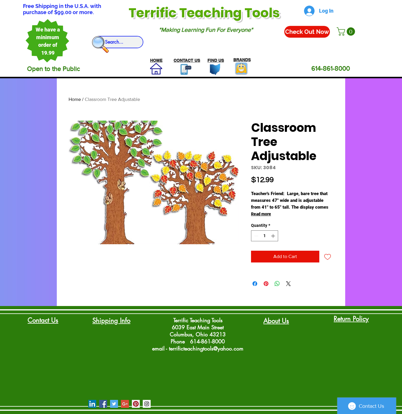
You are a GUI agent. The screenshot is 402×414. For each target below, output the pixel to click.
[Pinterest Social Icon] (136, 404)
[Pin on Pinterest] (266, 283)
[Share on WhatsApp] (277, 283)
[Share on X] (288, 283)
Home (75, 99)
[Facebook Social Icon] (103, 404)
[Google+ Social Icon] (125, 404)
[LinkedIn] (92, 404)
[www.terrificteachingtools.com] (185, 69)
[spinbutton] (264, 236)
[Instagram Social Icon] (147, 404)
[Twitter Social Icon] (114, 404)
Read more (261, 214)
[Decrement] (255, 236)
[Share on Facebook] (254, 283)
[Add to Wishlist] (327, 256)
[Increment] (273, 236)
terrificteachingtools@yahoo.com (206, 348)
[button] (347, 31)
